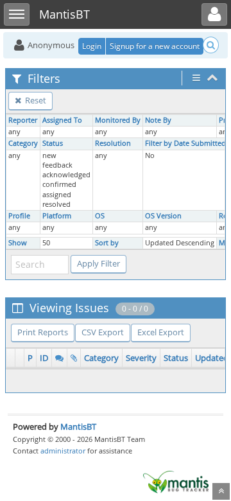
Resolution (113, 143)
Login (91, 45)
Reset (34, 100)
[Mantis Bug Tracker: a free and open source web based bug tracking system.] (176, 481)
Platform (56, 215)
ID (44, 358)
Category (23, 143)
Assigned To (62, 120)
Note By (158, 120)
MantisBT (78, 426)
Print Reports (42, 332)
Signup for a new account (155, 45)
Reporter (22, 120)
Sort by (107, 242)
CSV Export (102, 332)
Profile (19, 215)
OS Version (163, 215)
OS (100, 215)
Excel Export (160, 332)
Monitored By (118, 120)
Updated (211, 358)
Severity (141, 358)
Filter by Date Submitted (185, 143)
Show (17, 242)
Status (52, 143)
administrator (62, 450)
